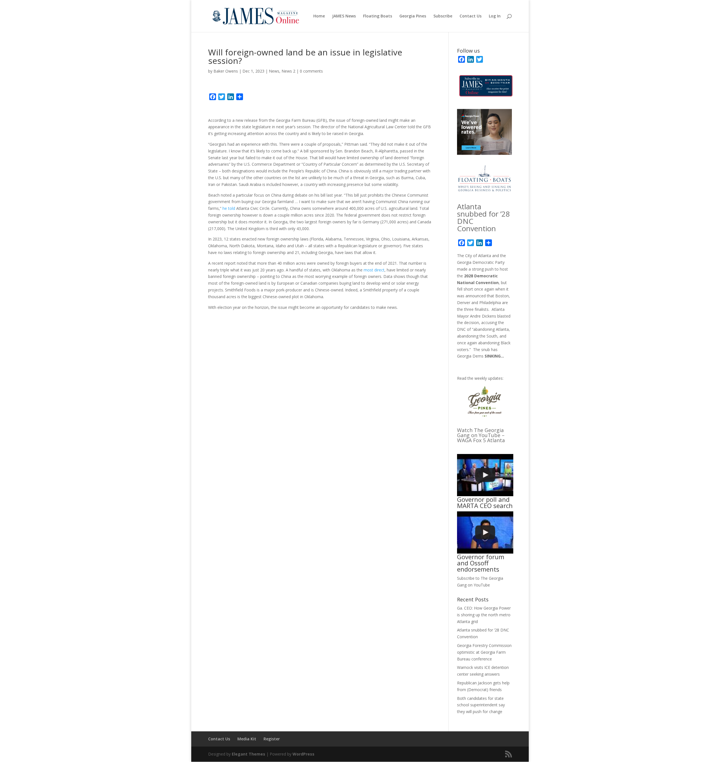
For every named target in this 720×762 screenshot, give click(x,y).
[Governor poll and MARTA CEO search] (485, 475)
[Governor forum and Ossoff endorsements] (485, 532)
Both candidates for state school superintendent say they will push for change (481, 705)
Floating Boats (377, 16)
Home (319, 16)
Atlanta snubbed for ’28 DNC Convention (483, 217)
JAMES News (344, 16)
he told (228, 208)
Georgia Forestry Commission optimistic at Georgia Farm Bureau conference (484, 652)
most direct (374, 270)
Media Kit (246, 738)
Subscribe (442, 16)
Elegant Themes (248, 754)
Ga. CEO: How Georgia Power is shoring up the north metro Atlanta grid (484, 614)
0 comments (311, 71)
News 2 (288, 71)
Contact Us (471, 16)
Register (272, 738)
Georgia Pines (412, 16)
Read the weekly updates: (480, 378)
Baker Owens (225, 71)
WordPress (303, 754)
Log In (495, 16)
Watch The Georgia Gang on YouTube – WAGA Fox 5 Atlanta (481, 435)
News (274, 71)
